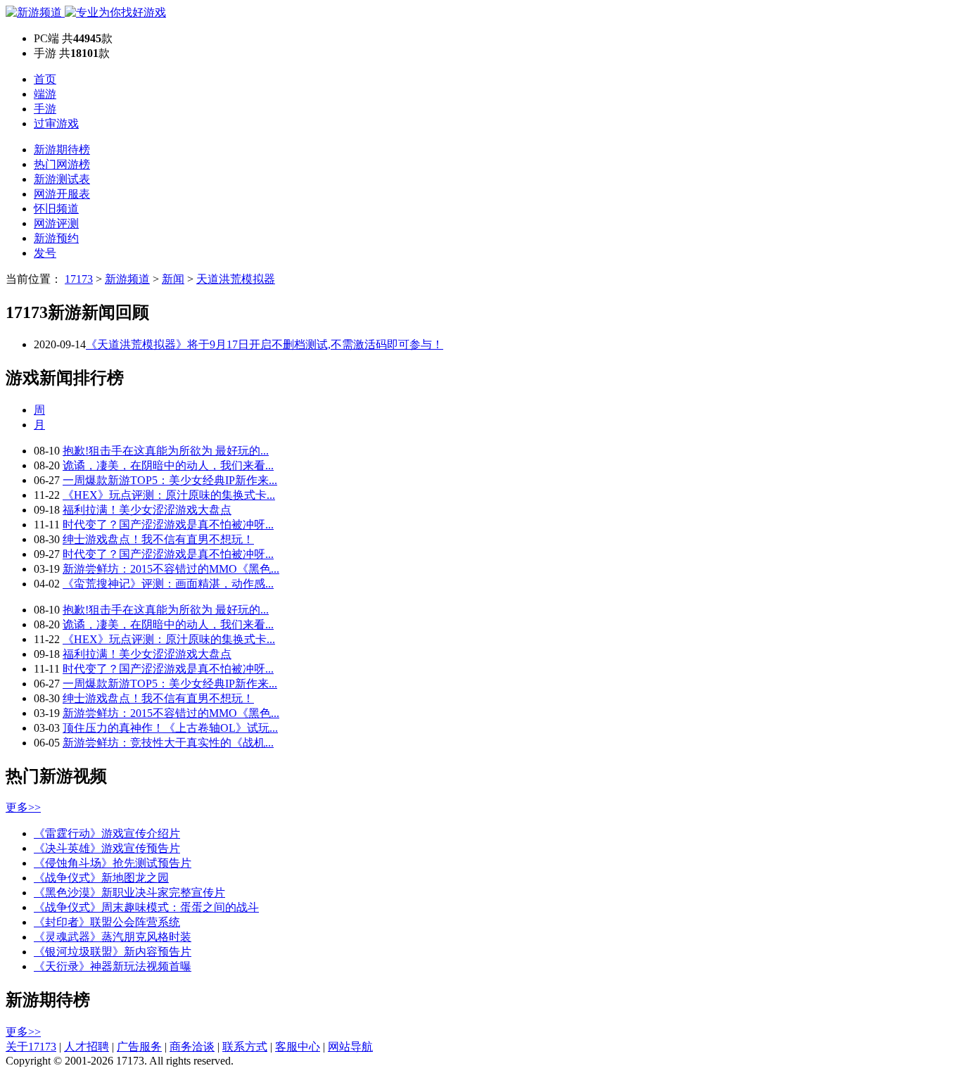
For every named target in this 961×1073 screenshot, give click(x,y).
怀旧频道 (56, 209)
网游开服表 (62, 194)
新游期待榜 (62, 149)
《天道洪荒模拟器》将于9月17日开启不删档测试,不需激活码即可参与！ (264, 344)
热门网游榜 (62, 164)
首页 (45, 79)
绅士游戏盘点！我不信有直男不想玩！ (158, 539)
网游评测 (56, 223)
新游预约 (56, 238)
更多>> (23, 807)
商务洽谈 (192, 1047)
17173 (79, 279)
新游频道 (127, 279)
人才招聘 (86, 1047)
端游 (45, 94)
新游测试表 (62, 179)
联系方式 (244, 1047)
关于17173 (31, 1047)
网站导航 (350, 1047)
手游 (45, 109)
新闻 (173, 279)
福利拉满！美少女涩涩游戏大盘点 (147, 510)
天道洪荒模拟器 (235, 279)
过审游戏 (56, 123)
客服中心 (297, 1047)
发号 (45, 253)
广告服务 (139, 1047)
